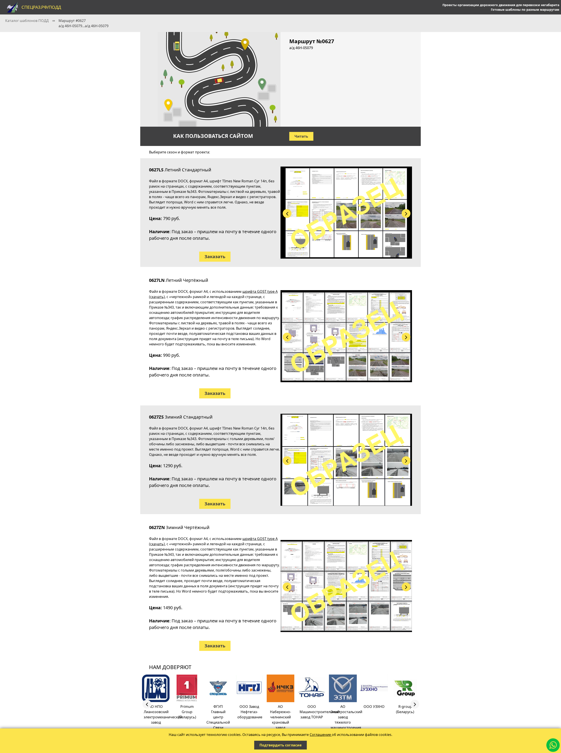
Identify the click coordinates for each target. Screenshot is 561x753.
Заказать (214, 256)
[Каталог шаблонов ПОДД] (12, 7)
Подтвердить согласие (280, 745)
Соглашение (321, 734)
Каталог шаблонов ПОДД (27, 20)
